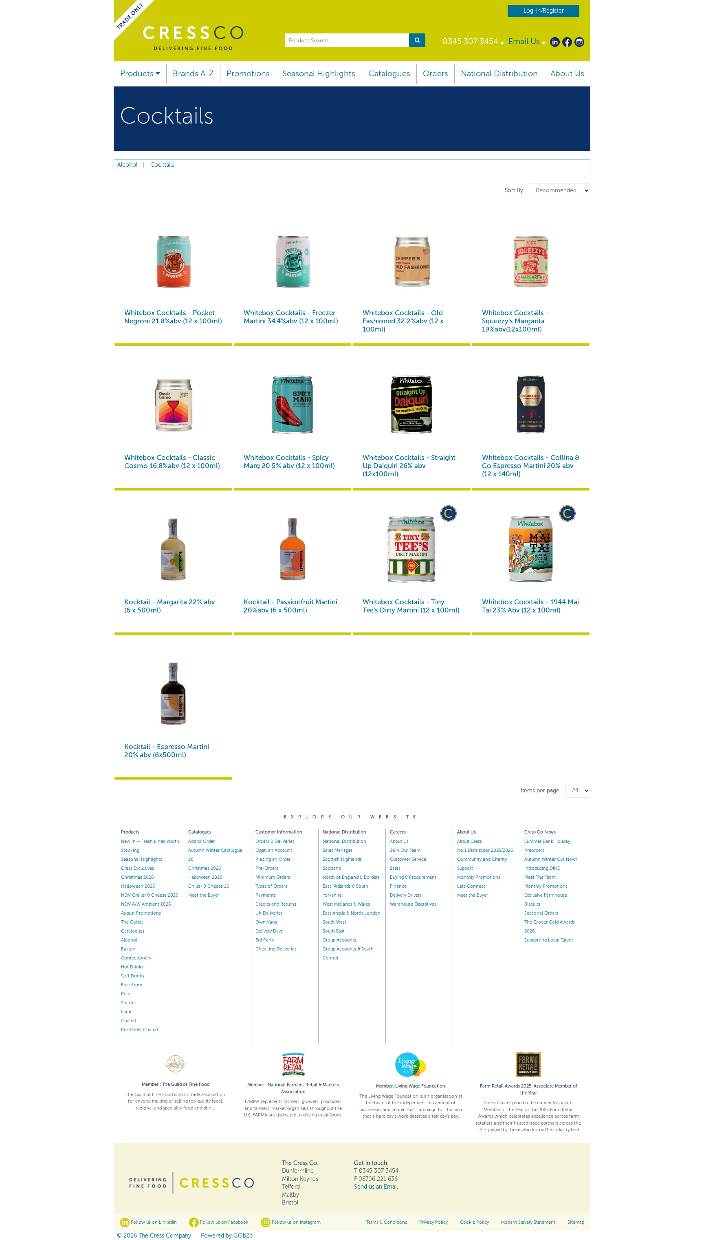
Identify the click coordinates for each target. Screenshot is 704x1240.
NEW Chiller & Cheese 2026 (149, 895)
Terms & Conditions (386, 1222)
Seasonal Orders (541, 913)
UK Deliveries (269, 913)
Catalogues (389, 73)
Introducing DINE (542, 868)
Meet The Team (540, 877)
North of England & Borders (351, 877)
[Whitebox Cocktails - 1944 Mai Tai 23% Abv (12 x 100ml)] (531, 549)
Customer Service (408, 859)
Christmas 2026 (137, 877)
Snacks (128, 1003)
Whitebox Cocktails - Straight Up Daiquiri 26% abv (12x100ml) (409, 466)
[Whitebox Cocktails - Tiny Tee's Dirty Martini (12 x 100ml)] (412, 549)
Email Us (524, 41)
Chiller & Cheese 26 (208, 886)
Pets (125, 994)
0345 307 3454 (470, 41)
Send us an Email (376, 1187)
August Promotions (141, 913)
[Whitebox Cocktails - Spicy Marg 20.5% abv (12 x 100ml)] (293, 405)
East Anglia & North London (352, 913)
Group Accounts (339, 940)
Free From (131, 985)
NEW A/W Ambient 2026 (146, 904)
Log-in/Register (544, 11)
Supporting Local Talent (548, 940)
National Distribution (499, 73)
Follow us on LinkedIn (153, 1222)
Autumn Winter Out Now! (550, 859)
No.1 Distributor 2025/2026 (485, 850)
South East (334, 931)
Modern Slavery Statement (528, 1222)
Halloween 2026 (138, 886)
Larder (127, 1012)
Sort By (515, 190)
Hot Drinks (132, 967)
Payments (265, 895)
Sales (395, 868)
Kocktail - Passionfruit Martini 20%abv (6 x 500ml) (290, 606)
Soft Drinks (132, 976)
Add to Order (201, 841)
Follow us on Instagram (296, 1222)
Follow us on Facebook (224, 1222)
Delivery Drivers (406, 895)
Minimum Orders (272, 877)
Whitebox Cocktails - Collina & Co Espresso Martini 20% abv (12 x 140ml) (531, 466)
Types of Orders (271, 886)
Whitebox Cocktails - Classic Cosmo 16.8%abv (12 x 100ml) (172, 462)
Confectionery (136, 958)
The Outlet (132, 922)
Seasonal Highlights (318, 73)
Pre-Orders (266, 868)
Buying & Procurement (413, 877)
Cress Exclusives (137, 868)
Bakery (128, 949)
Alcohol (129, 940)
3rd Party (264, 940)
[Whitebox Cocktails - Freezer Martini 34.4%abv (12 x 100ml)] (293, 260)
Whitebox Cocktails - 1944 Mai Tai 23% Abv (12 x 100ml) (530, 606)
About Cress (469, 841)
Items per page (540, 790)
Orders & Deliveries (275, 841)
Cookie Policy (474, 1222)
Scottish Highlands (342, 859)
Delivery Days (269, 931)
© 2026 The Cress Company (154, 1236)
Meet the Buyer (203, 895)
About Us (567, 73)
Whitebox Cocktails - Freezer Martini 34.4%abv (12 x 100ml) (291, 317)
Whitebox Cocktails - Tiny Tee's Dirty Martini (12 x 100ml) (411, 606)
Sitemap (576, 1222)
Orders (435, 73)
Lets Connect (471, 886)
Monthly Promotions (478, 877)
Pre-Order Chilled (139, 1029)
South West (334, 922)
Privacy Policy (433, 1222)
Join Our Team (405, 850)
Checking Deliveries (276, 949)
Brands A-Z (193, 73)
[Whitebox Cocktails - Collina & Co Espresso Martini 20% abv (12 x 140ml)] (531, 405)
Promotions (248, 73)
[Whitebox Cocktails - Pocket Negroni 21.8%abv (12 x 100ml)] (173, 260)
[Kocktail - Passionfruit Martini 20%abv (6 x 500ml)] (293, 549)
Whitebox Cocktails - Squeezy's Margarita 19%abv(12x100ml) (515, 321)
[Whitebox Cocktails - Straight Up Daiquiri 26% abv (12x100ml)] (412, 405)
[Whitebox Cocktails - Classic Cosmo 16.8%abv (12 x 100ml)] (173, 405)
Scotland (332, 868)
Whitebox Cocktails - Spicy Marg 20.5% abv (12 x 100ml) (289, 462)
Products (138, 73)
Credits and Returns (275, 904)
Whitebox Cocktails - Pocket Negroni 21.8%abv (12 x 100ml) (173, 317)
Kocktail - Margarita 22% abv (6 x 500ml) (169, 606)
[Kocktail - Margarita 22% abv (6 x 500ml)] (173, 549)
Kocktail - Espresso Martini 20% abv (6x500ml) (166, 751)
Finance (398, 886)
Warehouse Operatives (413, 904)
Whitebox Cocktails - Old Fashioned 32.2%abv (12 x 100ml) (403, 321)
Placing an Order (272, 859)
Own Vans (266, 922)
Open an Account (273, 850)
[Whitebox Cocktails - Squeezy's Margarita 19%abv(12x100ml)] (531, 260)
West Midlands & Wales (346, 904)
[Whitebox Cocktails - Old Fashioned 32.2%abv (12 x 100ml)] (412, 260)
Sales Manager (337, 850)
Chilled (128, 1020)
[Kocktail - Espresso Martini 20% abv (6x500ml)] (173, 694)
